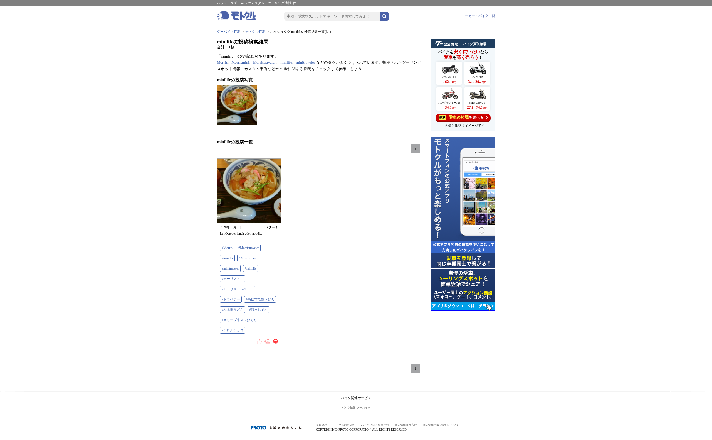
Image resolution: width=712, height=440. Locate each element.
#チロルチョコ (232, 330)
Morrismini (240, 62)
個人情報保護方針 (406, 424)
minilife (286, 62)
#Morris (227, 248)
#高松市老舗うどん (260, 299)
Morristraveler (264, 62)
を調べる (461, 117)
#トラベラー (231, 299)
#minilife (250, 268)
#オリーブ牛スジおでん (239, 320)
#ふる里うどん (232, 310)
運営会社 (321, 424)
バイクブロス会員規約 (375, 424)
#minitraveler (230, 268)
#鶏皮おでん (258, 310)
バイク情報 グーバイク (356, 407)
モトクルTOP (255, 32)
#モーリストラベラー (237, 289)
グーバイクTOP (228, 32)
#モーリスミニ (232, 279)
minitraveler (305, 62)
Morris (222, 62)
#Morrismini (247, 258)
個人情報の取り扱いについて (441, 424)
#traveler (227, 258)
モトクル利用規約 (344, 424)
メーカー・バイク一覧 (478, 16)
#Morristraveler (248, 248)
